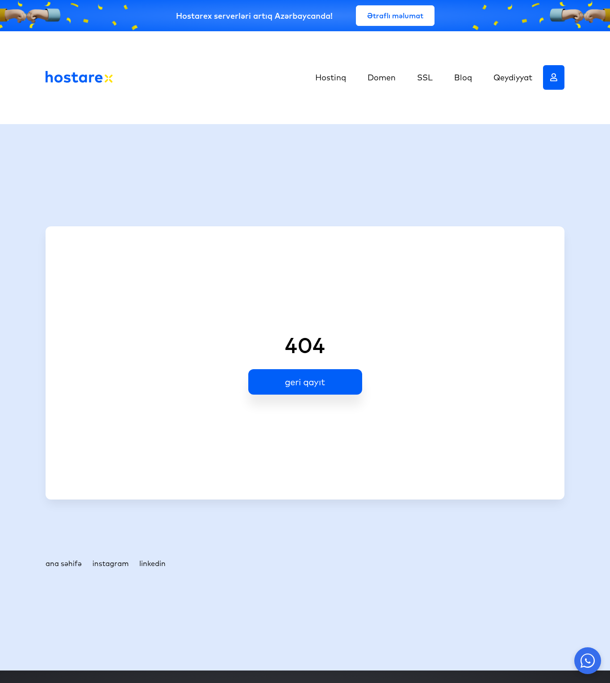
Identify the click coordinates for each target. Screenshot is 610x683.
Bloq (463, 77)
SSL (425, 77)
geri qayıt (305, 381)
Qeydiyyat (512, 77)
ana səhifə (64, 563)
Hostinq (330, 77)
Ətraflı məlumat (395, 15)
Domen (382, 77)
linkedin (152, 563)
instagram (110, 563)
